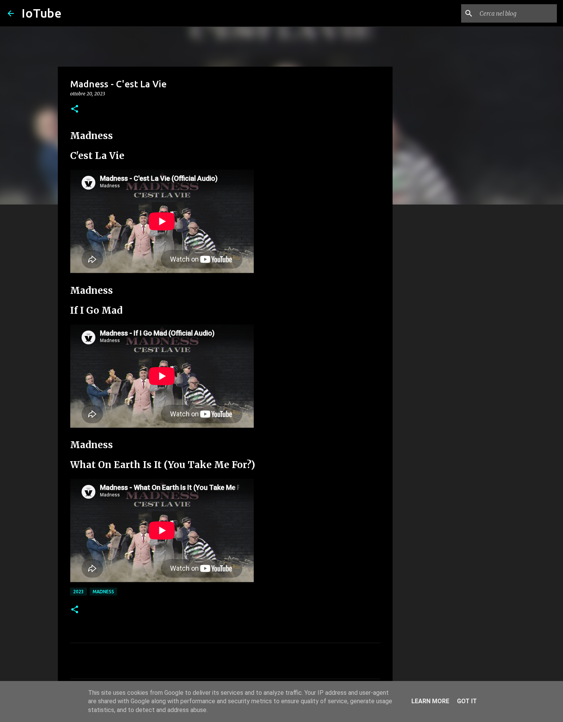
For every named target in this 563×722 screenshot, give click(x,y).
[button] (74, 109)
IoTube (41, 13)
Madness (103, 591)
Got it (467, 701)
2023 (78, 591)
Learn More (430, 701)
